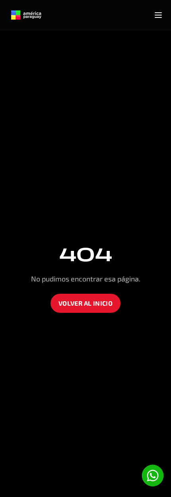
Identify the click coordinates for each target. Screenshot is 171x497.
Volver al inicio (85, 303)
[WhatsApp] (153, 475)
